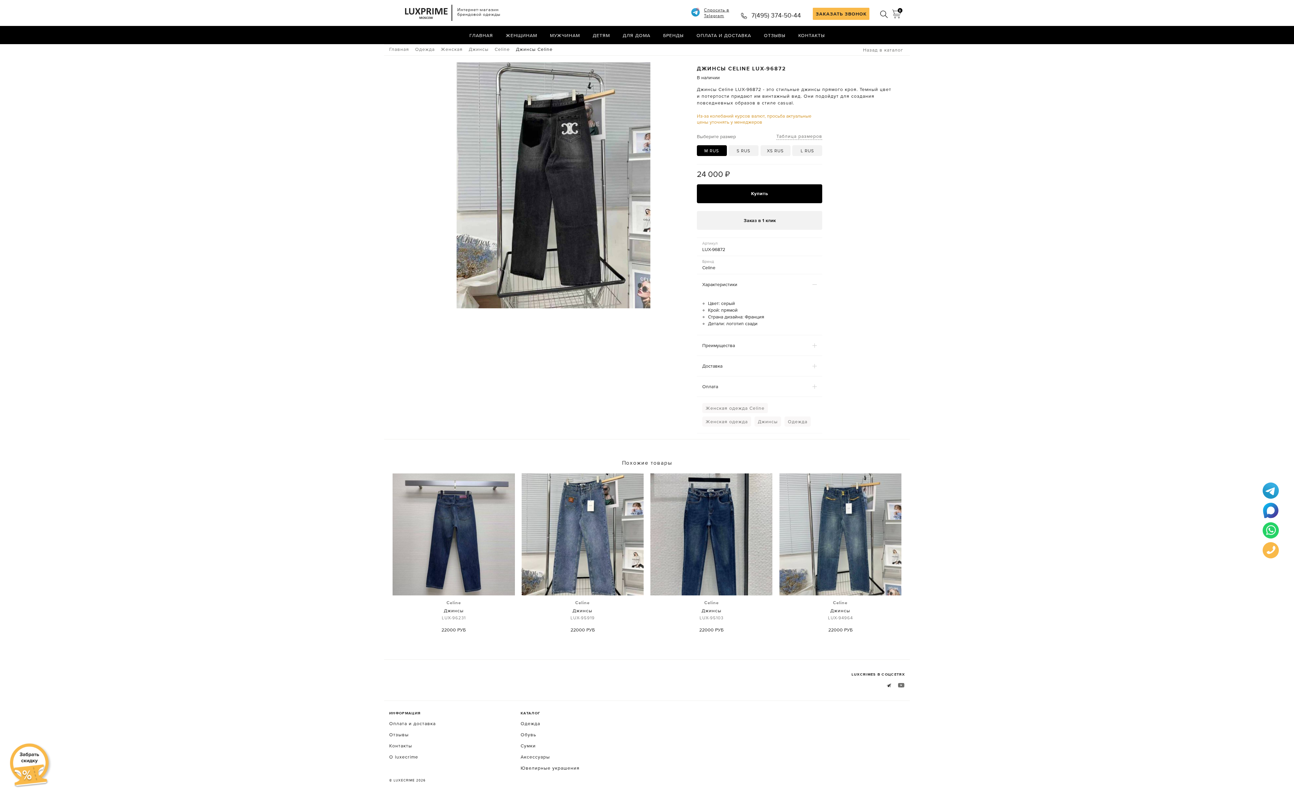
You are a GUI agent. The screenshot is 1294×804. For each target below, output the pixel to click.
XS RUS (775, 151)
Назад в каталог (883, 50)
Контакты (811, 35)
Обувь (528, 734)
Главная (481, 35)
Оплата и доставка (724, 35)
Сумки (528, 745)
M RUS (711, 151)
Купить (759, 193)
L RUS (807, 151)
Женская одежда (727, 421)
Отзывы (774, 35)
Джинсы (768, 421)
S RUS (743, 151)
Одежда (797, 421)
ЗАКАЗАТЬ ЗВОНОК (841, 14)
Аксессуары (535, 757)
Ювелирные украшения (550, 768)
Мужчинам (565, 35)
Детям (601, 35)
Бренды (673, 35)
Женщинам (521, 35)
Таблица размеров (799, 136)
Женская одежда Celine (735, 408)
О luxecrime (403, 757)
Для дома (636, 35)
